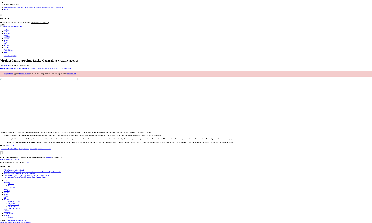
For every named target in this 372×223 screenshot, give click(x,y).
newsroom (5, 65)
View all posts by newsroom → (9, 159)
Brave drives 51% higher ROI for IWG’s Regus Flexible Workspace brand (26, 175)
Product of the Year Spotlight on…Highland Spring (19, 173)
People (6, 42)
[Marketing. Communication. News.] (11, 26)
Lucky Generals (24, 74)
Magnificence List (13, 205)
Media (6, 40)
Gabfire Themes (26, 222)
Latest (6, 31)
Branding (7, 37)
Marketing (7, 33)
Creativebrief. (71, 74)
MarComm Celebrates (14, 201)
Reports (6, 52)
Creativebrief (5, 149)
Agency (6, 38)
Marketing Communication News (16, 220)
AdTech (6, 47)
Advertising (11, 184)
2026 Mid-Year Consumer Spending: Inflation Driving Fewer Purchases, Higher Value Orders (32, 172)
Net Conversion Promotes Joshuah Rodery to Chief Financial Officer (25, 177)
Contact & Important (10, 56)
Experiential (11, 187)
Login (27, 162)
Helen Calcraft (13, 149)
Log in (2, 222)
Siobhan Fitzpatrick (36, 149)
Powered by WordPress (12, 222)
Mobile (6, 35)
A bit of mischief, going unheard (14, 170)
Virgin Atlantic (8, 74)
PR (5, 44)
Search (6, 9)
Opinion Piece (8, 51)
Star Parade (11, 203)
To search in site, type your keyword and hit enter (15, 22)
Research (10, 217)
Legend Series (12, 206)
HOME (6, 30)
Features (6, 45)
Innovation (7, 49)
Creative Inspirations (14, 208)
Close (2, 24)
